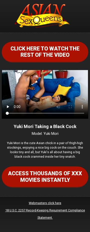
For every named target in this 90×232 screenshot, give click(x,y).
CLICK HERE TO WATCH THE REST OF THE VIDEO (45, 51)
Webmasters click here (45, 203)
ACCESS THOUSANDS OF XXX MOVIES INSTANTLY (45, 176)
